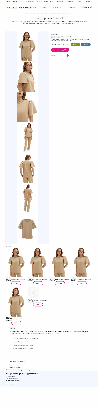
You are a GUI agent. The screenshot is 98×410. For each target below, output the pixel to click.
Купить (75, 44)
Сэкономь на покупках (12, 378)
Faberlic (46, 1)
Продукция (39, 1)
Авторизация (89, 1)
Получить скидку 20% (60, 50)
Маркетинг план (59, 1)
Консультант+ (69, 1)
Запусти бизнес (11, 385)
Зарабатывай (57, 7)
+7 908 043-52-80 (85, 7)
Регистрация (15, 1)
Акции (51, 1)
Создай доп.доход (12, 382)
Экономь (43, 7)
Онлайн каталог (30, 1)
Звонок (79, 1)
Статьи (22, 1)
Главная (8, 1)
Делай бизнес (72, 7)
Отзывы (85, 44)
